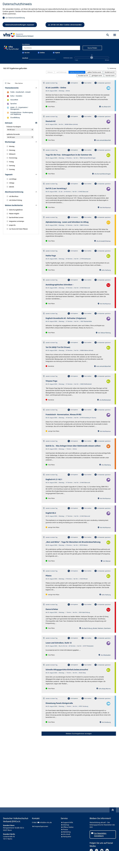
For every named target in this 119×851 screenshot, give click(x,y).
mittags (11, 183)
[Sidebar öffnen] (114, 35)
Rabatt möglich (14, 214)
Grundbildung (15, 117)
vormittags (12, 179)
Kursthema (26, 44)
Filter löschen (19, 83)
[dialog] (59, 15)
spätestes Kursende (13, 134)
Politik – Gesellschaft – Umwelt (20, 92)
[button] (79, 68)
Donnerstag (13, 158)
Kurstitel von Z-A (83, 75)
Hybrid (57, 53)
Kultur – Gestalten (16, 96)
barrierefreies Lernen (16, 217)
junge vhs (12, 225)
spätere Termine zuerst (94, 72)
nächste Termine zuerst (77, 72)
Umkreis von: (68, 58)
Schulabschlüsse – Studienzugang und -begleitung (21, 113)
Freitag (11, 162)
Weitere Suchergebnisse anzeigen (79, 733)
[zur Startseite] (17, 35)
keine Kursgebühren (16, 210)
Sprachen (13, 103)
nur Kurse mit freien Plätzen (18, 229)
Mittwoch (12, 154)
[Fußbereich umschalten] (113, 809)
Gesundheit (14, 100)
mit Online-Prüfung (15, 200)
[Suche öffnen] (107, 35)
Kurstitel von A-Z (109, 72)
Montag (11, 146)
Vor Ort (27, 53)
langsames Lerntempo (16, 221)
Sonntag (12, 169)
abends (11, 187)
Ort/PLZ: (25, 58)
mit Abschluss (13, 196)
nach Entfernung (61, 72)
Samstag (12, 165)
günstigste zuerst (97, 75)
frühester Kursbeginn (14, 127)
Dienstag (12, 150)
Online (42, 53)
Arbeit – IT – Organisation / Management (19, 108)
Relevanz (50, 72)
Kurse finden (92, 48)
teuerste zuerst (110, 75)
